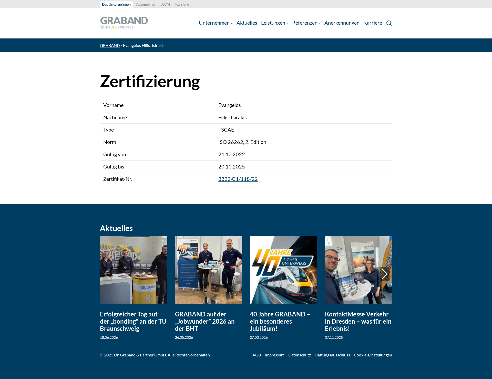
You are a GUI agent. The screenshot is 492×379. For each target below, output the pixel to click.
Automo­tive (145, 4)
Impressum (274, 354)
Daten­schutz (299, 354)
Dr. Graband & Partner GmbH (140, 354)
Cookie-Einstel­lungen (373, 354)
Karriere (182, 4)
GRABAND (110, 45)
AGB (256, 354)
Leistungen (273, 23)
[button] (384, 274)
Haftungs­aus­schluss (332, 354)
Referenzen (304, 23)
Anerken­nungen (342, 23)
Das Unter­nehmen (116, 4)
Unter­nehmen (214, 23)
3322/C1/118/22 (238, 179)
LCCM (165, 4)
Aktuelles (247, 23)
